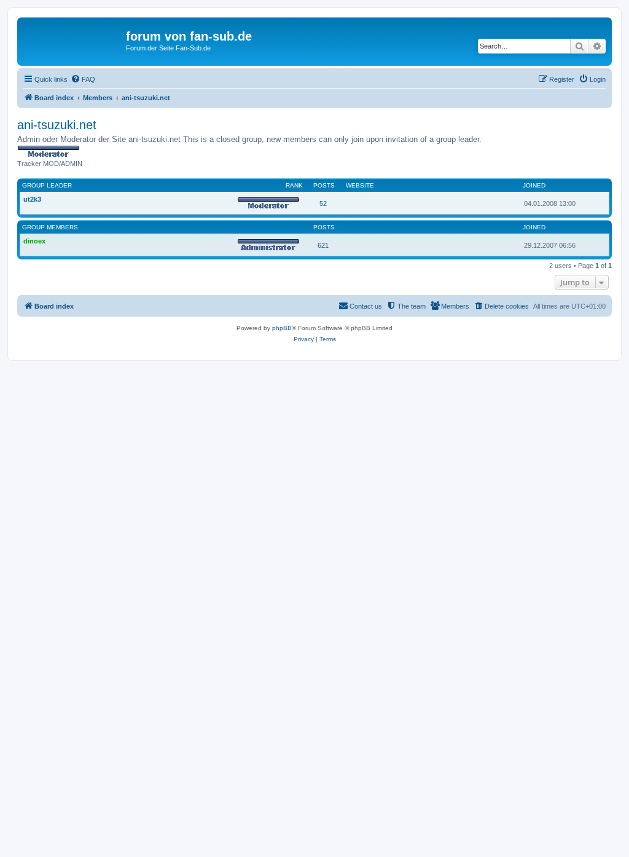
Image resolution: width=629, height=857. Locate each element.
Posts (324, 185)
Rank (294, 185)
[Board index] (73, 40)
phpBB (282, 328)
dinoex (34, 241)
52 (323, 203)
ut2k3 (32, 199)
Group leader (47, 185)
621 (323, 245)
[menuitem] (83, 79)
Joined (534, 185)
